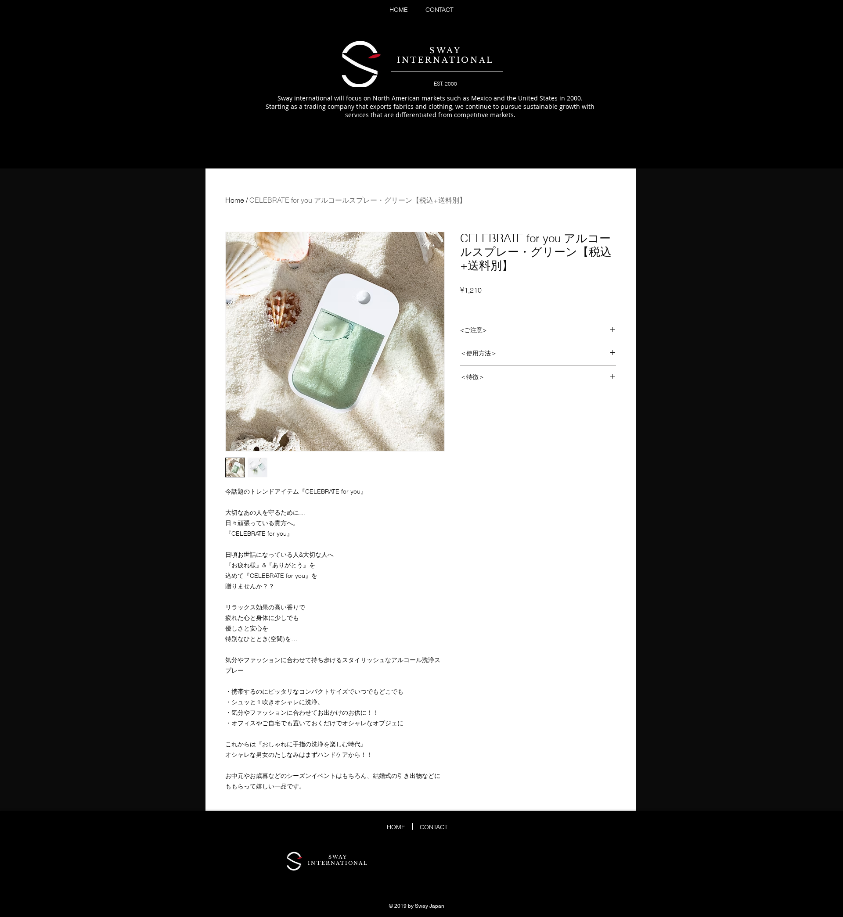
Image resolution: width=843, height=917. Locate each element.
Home (234, 200)
